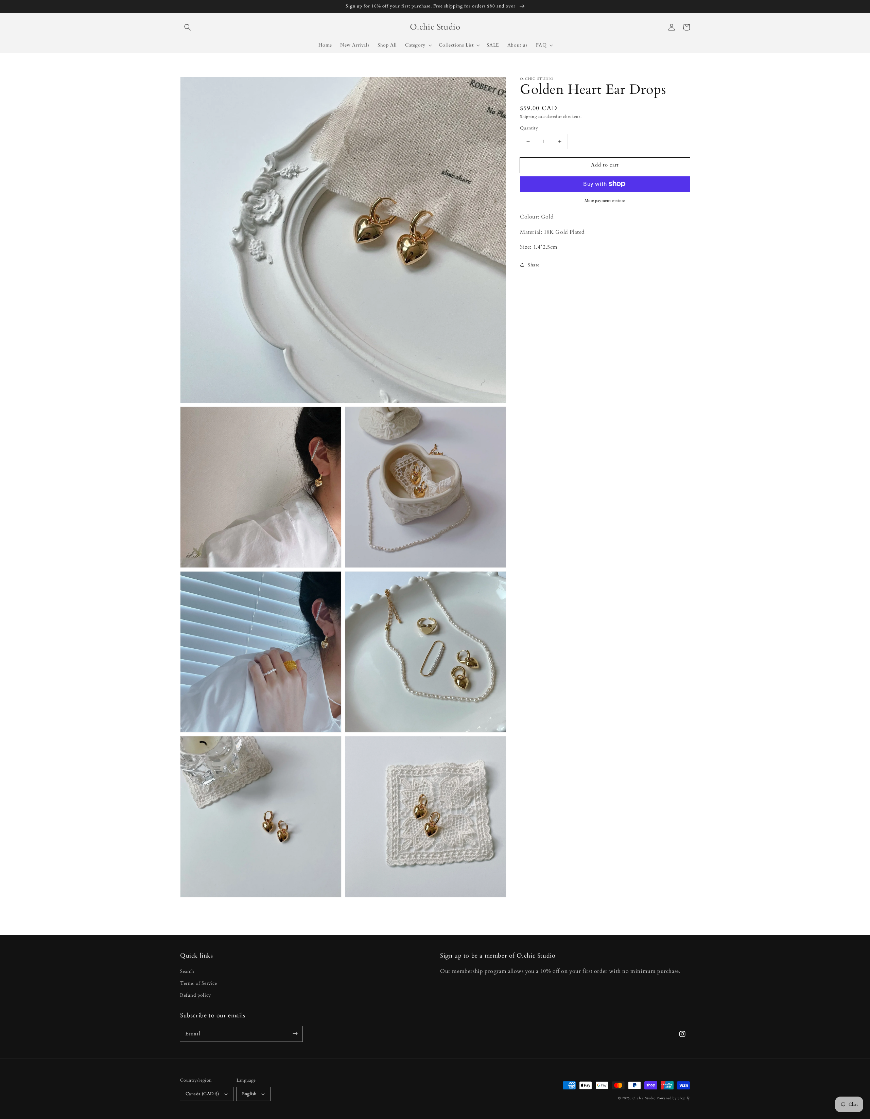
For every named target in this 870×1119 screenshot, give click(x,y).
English (249, 1094)
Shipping (528, 116)
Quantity (529, 128)
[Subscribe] (295, 1033)
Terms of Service (198, 983)
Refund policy (195, 995)
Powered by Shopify (673, 1098)
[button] (187, 27)
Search (187, 971)
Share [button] (534, 265)
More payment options (605, 200)
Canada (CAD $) (202, 1094)
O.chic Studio (644, 1098)
